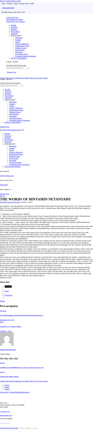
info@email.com (6, 415)
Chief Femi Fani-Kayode (8, 350)
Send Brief (4, 185)
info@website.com (6, 176)
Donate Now (4, 194)
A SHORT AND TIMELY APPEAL (9, 376)
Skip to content (5, 1)
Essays (2, 196)
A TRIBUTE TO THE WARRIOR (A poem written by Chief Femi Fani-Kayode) (22, 367)
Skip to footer (16, 1)
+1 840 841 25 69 (5, 411)
